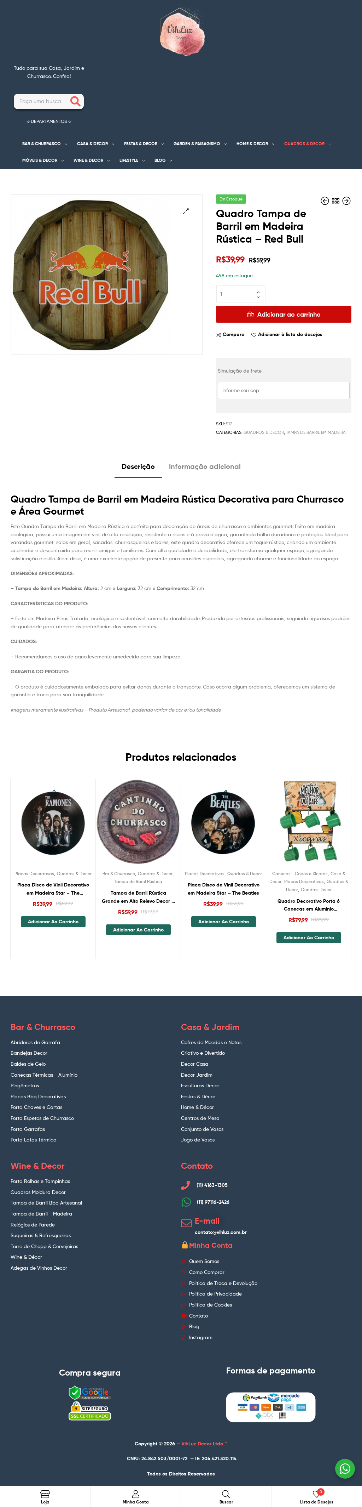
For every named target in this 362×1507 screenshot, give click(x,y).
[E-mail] (186, 1223)
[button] (186, 211)
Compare (233, 334)
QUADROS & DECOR (304, 143)
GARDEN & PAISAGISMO (197, 143)
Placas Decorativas (34, 873)
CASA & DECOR (92, 143)
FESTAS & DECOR (140, 143)
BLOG (159, 160)
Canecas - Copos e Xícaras (300, 873)
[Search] (75, 101)
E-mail (207, 1221)
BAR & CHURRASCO (41, 143)
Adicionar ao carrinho (289, 314)
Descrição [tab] (138, 466)
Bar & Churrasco (119, 873)
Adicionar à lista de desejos (290, 334)
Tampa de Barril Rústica (138, 881)
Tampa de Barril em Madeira (316, 432)
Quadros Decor (316, 889)
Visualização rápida (70, 826)
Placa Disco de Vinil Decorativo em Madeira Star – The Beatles (223, 889)
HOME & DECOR (252, 143)
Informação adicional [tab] (205, 466)
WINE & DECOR (88, 160)
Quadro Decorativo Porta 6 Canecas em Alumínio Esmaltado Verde (309, 905)
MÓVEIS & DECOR (39, 160)
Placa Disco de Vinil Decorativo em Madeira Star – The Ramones (53, 889)
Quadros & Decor (264, 432)
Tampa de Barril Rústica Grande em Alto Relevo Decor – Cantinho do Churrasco (138, 897)
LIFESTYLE (128, 160)
